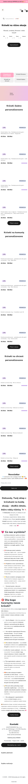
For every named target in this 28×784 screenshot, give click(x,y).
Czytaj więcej (14, 715)
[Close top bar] (27, 1)
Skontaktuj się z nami (14, 745)
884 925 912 (15, 733)
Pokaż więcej (14, 223)
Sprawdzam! (14, 45)
